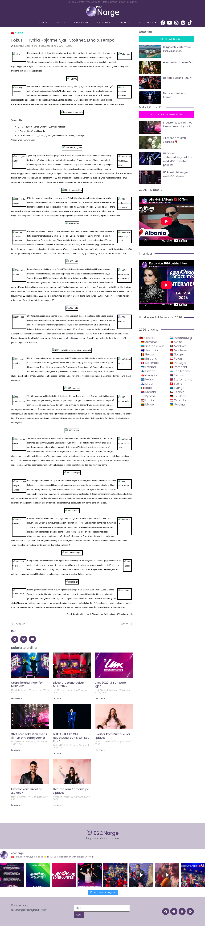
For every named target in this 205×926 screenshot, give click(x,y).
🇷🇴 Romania (178, 367)
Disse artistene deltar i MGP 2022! (69, 684)
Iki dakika (71, 338)
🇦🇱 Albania (147, 338)
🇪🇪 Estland (148, 367)
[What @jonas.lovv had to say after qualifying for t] (167, 875)
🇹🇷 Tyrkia (17, 33)
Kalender (103, 22)
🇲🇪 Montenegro (181, 350)
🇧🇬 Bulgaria (149, 359)
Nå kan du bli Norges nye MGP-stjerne (176, 174)
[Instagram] (176, 22)
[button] (14, 639)
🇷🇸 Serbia (176, 375)
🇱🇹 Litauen (148, 404)
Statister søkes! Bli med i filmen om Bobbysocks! (29, 736)
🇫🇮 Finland (148, 371)
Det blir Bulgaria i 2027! (177, 78)
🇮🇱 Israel (147, 384)
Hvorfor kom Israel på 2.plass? (26, 791)
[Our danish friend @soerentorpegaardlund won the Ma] (141, 875)
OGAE (123, 22)
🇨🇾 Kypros (148, 396)
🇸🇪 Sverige (177, 388)
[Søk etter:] (102, 908)
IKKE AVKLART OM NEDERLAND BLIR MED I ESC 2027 (71, 737)
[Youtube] (169, 22)
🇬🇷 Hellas (147, 379)
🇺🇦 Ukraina (177, 404)
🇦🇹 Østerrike (178, 400)
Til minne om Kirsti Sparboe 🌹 (174, 140)
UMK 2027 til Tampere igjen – (110, 684)
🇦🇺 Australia (149, 350)
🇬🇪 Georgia (149, 375)
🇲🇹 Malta (176, 342)
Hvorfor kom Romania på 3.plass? (71, 791)
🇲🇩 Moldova (178, 346)
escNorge (146, 22)
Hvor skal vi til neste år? (178, 62)
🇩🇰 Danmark (150, 363)
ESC (59, 22)
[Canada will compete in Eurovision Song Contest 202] (64, 875)
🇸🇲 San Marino (180, 371)
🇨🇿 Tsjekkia (177, 392)
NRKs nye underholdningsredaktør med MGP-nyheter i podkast (178, 159)
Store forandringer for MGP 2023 (27, 684)
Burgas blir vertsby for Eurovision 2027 (177, 49)
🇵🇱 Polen (176, 359)
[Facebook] (162, 22)
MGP (41, 22)
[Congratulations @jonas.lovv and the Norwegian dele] (193, 875)
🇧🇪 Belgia (147, 354)
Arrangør (81, 22)
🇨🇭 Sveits (176, 384)
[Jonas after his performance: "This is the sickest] (115, 875)
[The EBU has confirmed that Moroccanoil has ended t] (12, 875)
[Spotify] (183, 22)
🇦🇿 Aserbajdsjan (152, 346)
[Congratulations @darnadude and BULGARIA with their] (90, 875)
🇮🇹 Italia (146, 388)
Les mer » (16, 698)
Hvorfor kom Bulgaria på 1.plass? (112, 736)
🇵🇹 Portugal (178, 363)
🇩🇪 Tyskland (178, 396)
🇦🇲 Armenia (149, 342)
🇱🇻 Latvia (147, 400)
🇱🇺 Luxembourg (181, 338)
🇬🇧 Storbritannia (181, 379)
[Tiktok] (189, 22)
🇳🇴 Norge (176, 354)
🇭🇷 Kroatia (148, 392)
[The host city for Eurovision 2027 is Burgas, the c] (38, 875)
